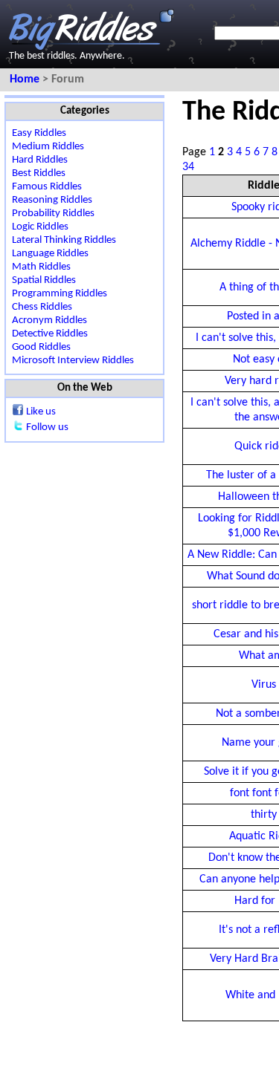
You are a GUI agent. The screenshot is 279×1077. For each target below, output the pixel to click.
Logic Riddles (40, 226)
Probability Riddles (53, 213)
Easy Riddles (39, 133)
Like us (41, 411)
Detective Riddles (50, 333)
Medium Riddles (48, 146)
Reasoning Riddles (52, 200)
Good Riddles (41, 347)
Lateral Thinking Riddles (64, 240)
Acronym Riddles (49, 320)
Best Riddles (38, 173)
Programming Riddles (59, 293)
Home (26, 79)
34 (188, 167)
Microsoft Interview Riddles (73, 360)
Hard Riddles (40, 160)
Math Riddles (41, 267)
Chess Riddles (42, 307)
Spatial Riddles (44, 280)
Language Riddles (50, 253)
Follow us (47, 427)
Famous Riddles (47, 186)
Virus (263, 685)
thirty (264, 815)
